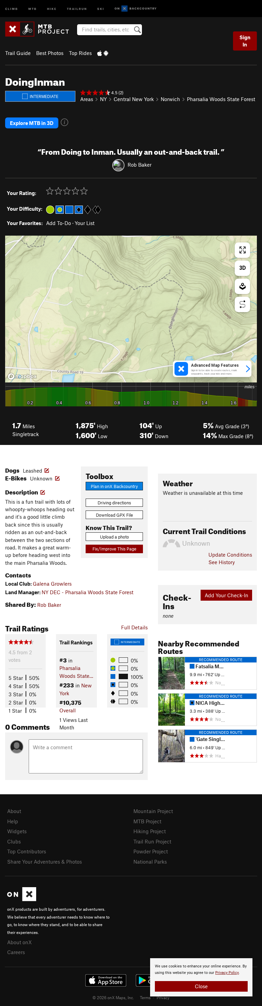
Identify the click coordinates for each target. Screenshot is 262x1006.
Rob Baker (139, 165)
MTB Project (147, 821)
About (14, 811)
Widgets (17, 831)
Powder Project (150, 851)
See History (221, 562)
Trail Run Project (152, 841)
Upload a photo (114, 537)
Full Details (134, 627)
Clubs (14, 841)
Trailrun (77, 8)
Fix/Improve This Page (114, 548)
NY (103, 99)
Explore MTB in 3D (32, 123)
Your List (84, 223)
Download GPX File (114, 515)
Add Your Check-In (226, 595)
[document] (201, 977)
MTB (32, 8)
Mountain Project (153, 811)
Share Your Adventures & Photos (44, 861)
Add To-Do (58, 223)
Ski (100, 8)
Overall (67, 710)
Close (201, 986)
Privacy (163, 997)
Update (230, 554)
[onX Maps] (21, 899)
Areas (86, 99)
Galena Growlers (52, 584)
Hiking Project (149, 831)
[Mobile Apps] (102, 53)
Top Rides (80, 53)
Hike (52, 8)
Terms (145, 997)
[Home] (40, 29)
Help (12, 821)
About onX (19, 942)
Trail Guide (18, 53)
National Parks (150, 861)
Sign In (244, 40)
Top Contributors (26, 851)
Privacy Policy (227, 972)
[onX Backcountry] (136, 8)
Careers (16, 952)
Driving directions (114, 502)
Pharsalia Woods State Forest (221, 99)
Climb (11, 8)
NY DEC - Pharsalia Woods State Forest (87, 592)
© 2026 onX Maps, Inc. (113, 997)
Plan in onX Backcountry (114, 486)
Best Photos (49, 53)
